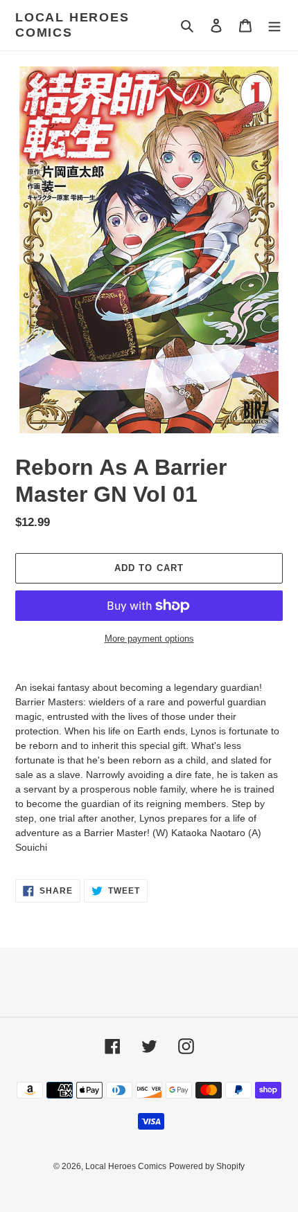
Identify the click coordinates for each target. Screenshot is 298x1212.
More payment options (149, 638)
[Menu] (274, 25)
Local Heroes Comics (72, 24)
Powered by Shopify (207, 1166)
